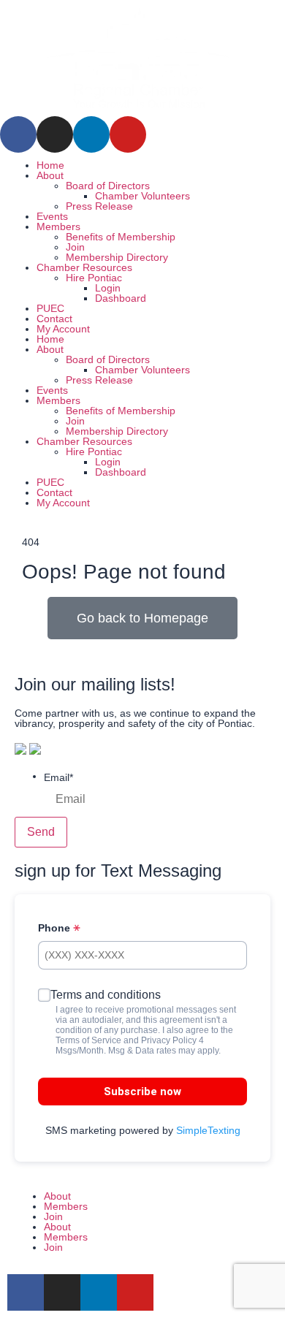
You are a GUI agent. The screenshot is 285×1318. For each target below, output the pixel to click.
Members (58, 226)
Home (50, 165)
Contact (54, 318)
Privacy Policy (169, 1040)
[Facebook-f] (25, 1292)
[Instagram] (55, 134)
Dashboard (120, 298)
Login (108, 288)
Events (52, 216)
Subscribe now (142, 1091)
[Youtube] (128, 134)
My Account (63, 329)
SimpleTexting (208, 1130)
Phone (55, 928)
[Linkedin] (91, 134)
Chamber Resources (84, 267)
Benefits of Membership (120, 237)
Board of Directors (108, 185)
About (50, 175)
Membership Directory (117, 257)
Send (41, 832)
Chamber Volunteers (142, 196)
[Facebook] (18, 134)
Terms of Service (88, 1040)
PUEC (50, 308)
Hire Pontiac (94, 277)
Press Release (99, 206)
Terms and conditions (105, 994)
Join (75, 247)
